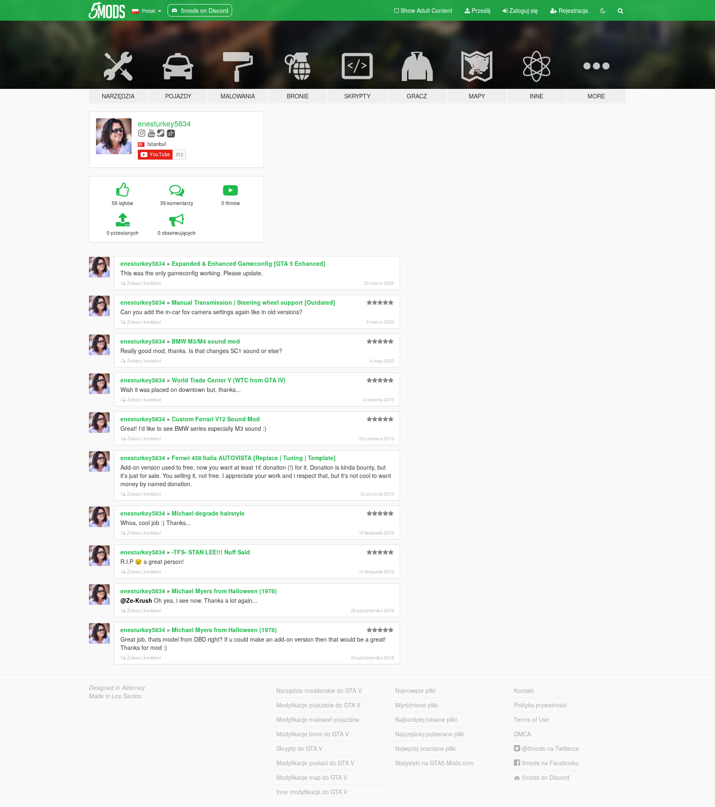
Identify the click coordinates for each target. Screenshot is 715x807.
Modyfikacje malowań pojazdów (317, 719)
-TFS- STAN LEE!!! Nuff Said (211, 552)
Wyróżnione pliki (416, 705)
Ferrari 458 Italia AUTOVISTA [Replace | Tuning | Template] (254, 458)
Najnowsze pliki (415, 690)
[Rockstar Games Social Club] (170, 132)
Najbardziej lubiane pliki (426, 719)
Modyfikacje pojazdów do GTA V (318, 705)
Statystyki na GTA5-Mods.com (434, 763)
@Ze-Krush (136, 600)
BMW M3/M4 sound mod (206, 341)
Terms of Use (531, 719)
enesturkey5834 (164, 123)
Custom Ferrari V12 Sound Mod (216, 419)
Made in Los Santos (115, 696)
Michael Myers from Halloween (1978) (224, 591)
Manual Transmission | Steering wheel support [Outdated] (253, 302)
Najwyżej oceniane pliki (425, 748)
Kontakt (524, 690)
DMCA (522, 734)
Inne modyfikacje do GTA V (311, 792)
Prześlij (480, 10)
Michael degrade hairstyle (208, 513)
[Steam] (161, 132)
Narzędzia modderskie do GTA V (319, 690)
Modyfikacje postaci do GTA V (315, 763)
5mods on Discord (544, 777)
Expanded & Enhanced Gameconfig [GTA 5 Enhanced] (248, 263)
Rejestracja (572, 10)
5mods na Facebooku (549, 763)
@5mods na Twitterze (549, 748)
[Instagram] (142, 132)
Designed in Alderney (117, 687)
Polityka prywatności (540, 705)
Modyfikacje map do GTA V (311, 777)
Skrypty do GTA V (299, 748)
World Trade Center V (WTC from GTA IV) (229, 380)
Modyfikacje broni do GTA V (312, 734)
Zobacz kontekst (144, 282)
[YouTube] (151, 132)
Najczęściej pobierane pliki (429, 734)
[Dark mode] (603, 10)
